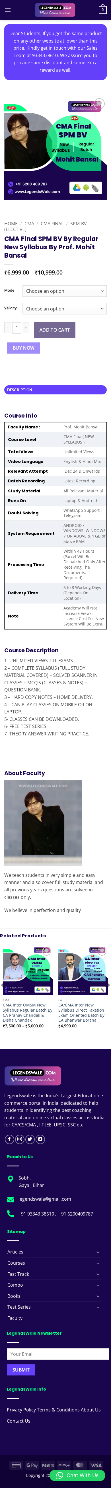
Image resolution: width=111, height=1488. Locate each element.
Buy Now (24, 348)
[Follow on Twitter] (30, 1139)
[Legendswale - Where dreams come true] (54, 10)
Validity (10, 308)
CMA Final (52, 223)
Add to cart (55, 330)
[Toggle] (97, 1252)
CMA (29, 223)
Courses (16, 1263)
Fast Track (18, 1274)
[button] (7, 10)
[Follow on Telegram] (40, 1139)
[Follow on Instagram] (19, 1139)
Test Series (19, 1307)
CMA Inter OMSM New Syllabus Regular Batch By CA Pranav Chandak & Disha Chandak (27, 1012)
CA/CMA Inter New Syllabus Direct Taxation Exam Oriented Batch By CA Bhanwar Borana (81, 1012)
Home (11, 223)
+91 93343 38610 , (37, 1214)
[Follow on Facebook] (9, 1139)
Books (13, 1296)
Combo (15, 1285)
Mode (9, 290)
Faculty (14, 1318)
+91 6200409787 (76, 1214)
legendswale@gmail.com (44, 1199)
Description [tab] (19, 390)
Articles (15, 1252)
